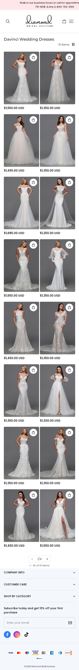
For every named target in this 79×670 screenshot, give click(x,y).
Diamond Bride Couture (43, 666)
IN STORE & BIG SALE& (16, 602)
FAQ (6, 590)
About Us (9, 578)
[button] (8, 21)
